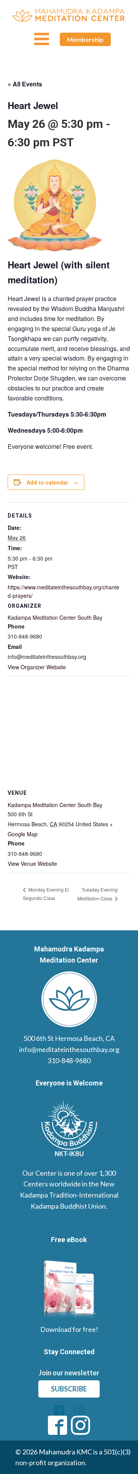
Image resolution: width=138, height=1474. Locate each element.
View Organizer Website (37, 667)
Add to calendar (47, 482)
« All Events (25, 83)
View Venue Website (32, 863)
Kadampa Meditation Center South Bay (55, 617)
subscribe (69, 1389)
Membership (85, 39)
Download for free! (69, 1329)
